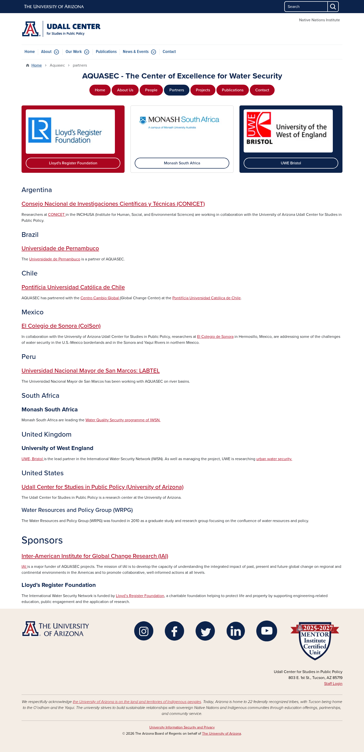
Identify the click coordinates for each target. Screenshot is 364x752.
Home (30, 52)
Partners (176, 90)
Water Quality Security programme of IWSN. (122, 420)
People (151, 90)
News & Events (136, 52)
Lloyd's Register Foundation (73, 163)
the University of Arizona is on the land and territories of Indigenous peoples (137, 701)
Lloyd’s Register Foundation (140, 595)
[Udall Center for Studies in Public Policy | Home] (73, 29)
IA (23, 566)
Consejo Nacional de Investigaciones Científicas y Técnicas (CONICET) (113, 203)
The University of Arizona (221, 733)
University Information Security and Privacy (182, 727)
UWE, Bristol (33, 458)
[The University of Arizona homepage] (54, 6)
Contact (169, 52)
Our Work (74, 52)
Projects (203, 90)
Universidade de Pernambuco (60, 248)
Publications (106, 52)
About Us (125, 90)
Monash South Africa (182, 163)
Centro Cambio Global (100, 298)
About (46, 52)
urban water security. (274, 458)
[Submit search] (333, 6)
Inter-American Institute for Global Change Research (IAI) (95, 556)
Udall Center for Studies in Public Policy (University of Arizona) (102, 487)
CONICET (57, 214)
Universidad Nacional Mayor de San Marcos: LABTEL (91, 370)
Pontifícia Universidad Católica (198, 298)
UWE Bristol (291, 163)
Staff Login (333, 683)
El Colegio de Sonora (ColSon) (61, 325)
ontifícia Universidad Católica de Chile (75, 287)
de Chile (233, 298)
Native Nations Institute (319, 20)
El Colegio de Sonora (215, 336)
